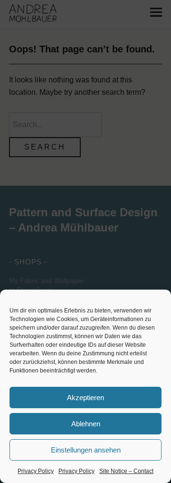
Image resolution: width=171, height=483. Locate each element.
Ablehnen (85, 424)
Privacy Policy (36, 471)
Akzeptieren (85, 397)
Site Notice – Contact (126, 471)
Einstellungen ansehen (86, 450)
